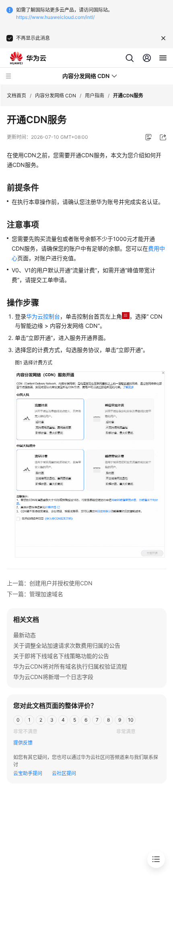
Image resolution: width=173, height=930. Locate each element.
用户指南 (94, 96)
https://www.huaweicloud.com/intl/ (55, 17)
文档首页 (16, 96)
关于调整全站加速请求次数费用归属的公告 (66, 645)
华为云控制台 (43, 316)
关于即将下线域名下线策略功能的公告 (61, 655)
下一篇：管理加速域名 (35, 594)
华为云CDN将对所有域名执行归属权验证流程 (70, 666)
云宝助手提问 (27, 773)
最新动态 (24, 635)
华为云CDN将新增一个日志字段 (53, 676)
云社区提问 (64, 773)
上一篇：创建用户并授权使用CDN (50, 583)
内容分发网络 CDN (55, 96)
